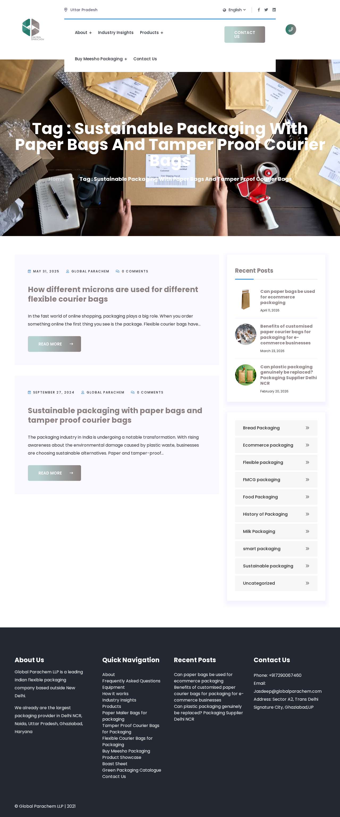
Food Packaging (260, 497)
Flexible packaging (263, 462)
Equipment (113, 687)
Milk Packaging (259, 531)
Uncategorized (259, 583)
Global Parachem (90, 271)
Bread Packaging (261, 428)
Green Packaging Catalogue (131, 770)
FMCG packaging (261, 480)
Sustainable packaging (268, 566)
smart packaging (261, 549)
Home (57, 179)
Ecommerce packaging (268, 445)
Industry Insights (116, 32)
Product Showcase (121, 757)
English (236, 9)
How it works (115, 694)
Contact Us (145, 59)
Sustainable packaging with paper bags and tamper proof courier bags (115, 415)
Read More (51, 344)
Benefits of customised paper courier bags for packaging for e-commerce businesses (286, 334)
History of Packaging (265, 514)
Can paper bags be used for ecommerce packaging (287, 297)
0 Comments (134, 271)
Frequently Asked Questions (131, 681)
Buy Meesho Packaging (99, 59)
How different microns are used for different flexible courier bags (113, 294)
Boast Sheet (115, 764)
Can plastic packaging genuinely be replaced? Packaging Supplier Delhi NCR (288, 375)
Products (150, 32)
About (81, 32)
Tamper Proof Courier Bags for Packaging (130, 728)
